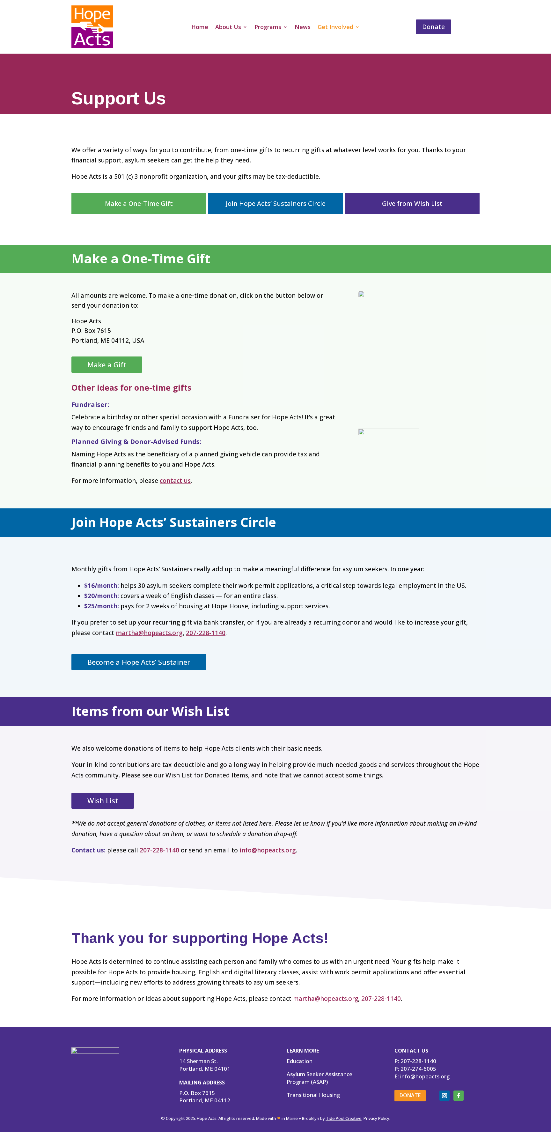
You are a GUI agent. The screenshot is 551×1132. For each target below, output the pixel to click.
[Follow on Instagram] (444, 1096)
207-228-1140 (205, 633)
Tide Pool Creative (344, 1118)
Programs (267, 28)
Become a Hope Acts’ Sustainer (138, 662)
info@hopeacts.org (267, 850)
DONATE (410, 1095)
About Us (228, 28)
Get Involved (335, 28)
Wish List (102, 800)
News (303, 28)
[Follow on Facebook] (458, 1096)
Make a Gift (106, 364)
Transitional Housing (313, 1094)
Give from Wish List (412, 203)
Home (199, 28)
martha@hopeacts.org (149, 633)
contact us (175, 480)
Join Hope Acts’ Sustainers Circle (276, 203)
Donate (433, 26)
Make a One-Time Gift (139, 203)
